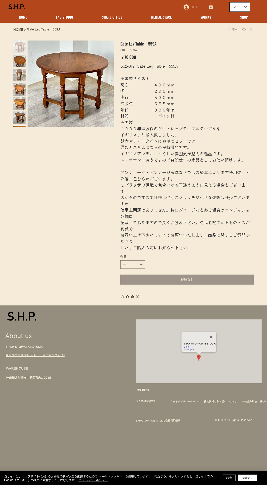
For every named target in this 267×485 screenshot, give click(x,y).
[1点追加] (141, 264)
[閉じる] (261, 478)
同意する (247, 478)
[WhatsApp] (122, 297)
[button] (210, 6)
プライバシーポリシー (93, 480)
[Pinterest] (132, 297)
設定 (229, 478)
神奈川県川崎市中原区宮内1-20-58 (29, 377)
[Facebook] (127, 297)
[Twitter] (137, 297)
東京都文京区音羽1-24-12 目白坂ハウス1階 (35, 355)
